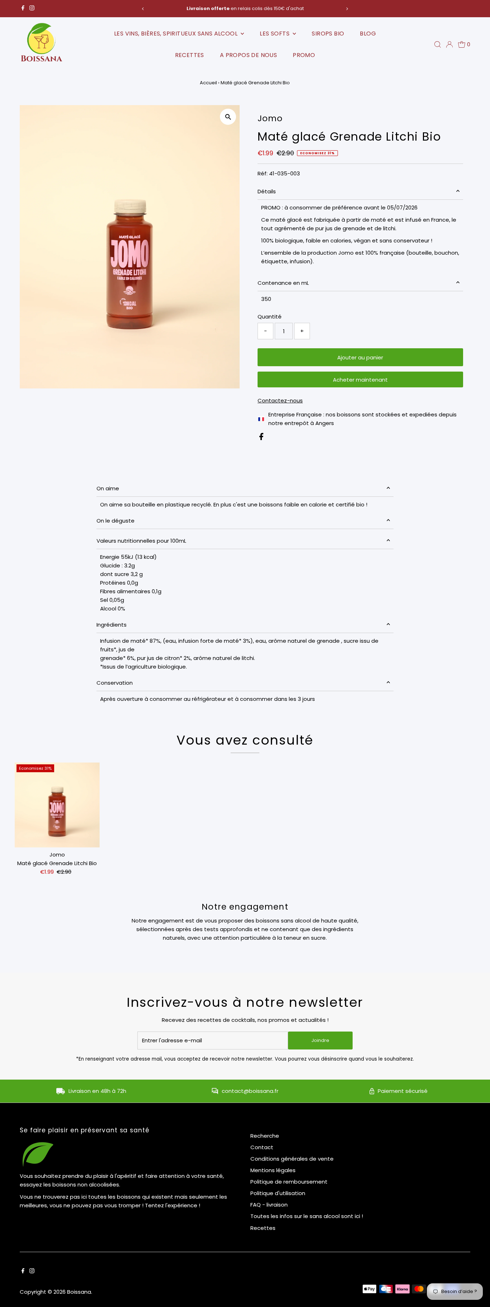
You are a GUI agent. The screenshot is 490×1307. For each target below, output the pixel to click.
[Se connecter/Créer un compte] (449, 44)
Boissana (79, 1292)
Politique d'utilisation (277, 1193)
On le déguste (115, 520)
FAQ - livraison (269, 1204)
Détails (267, 191)
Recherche (264, 1136)
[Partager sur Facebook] (261, 438)
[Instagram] (32, 8)
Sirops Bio (328, 33)
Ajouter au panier (360, 357)
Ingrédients (111, 624)
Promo (304, 55)
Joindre (320, 1040)
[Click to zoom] (228, 117)
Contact (261, 1147)
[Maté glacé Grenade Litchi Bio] (57, 805)
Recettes (189, 55)
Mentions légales (273, 1170)
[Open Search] (437, 44)
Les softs (275, 33)
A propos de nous (248, 55)
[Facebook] (23, 8)
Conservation (114, 682)
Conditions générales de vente (292, 1158)
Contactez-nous (280, 400)
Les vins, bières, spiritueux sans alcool (176, 33)
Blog (368, 33)
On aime (107, 488)
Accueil (208, 82)
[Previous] (143, 9)
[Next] (347, 9)
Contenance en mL (283, 283)
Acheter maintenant (360, 379)
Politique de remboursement (289, 1181)
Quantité (270, 316)
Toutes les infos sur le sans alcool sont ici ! (306, 1216)
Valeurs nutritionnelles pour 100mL (141, 540)
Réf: (263, 173)
